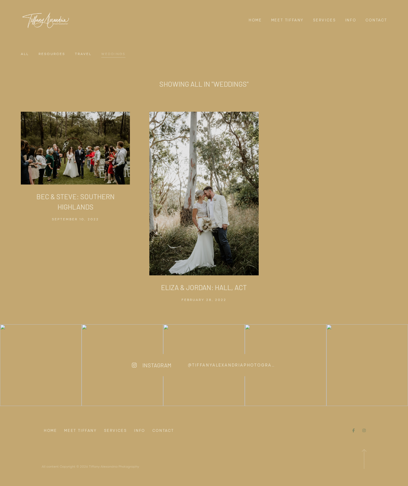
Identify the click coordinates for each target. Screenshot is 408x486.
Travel (83, 53)
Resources (52, 53)
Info (350, 20)
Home (255, 20)
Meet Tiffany (287, 20)
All (25, 53)
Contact (376, 20)
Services (324, 20)
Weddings (113, 53)
